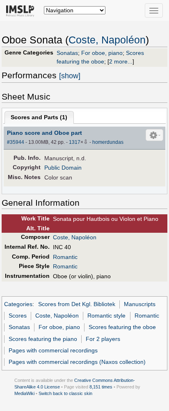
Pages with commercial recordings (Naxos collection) (77, 362)
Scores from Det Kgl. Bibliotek (76, 304)
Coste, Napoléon (107, 39)
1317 (74, 142)
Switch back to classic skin (65, 393)
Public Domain (63, 167)
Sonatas (67, 53)
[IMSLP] (22, 10)
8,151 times (100, 386)
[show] (69, 76)
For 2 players (103, 339)
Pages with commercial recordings (53, 350)
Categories (18, 304)
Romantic (65, 257)
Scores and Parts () (39, 117)
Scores (18, 315)
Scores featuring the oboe (122, 327)
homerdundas (107, 142)
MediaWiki (24, 393)
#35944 (15, 142)
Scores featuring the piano (43, 339)
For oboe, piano (102, 53)
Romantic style (106, 315)
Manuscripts (139, 304)
